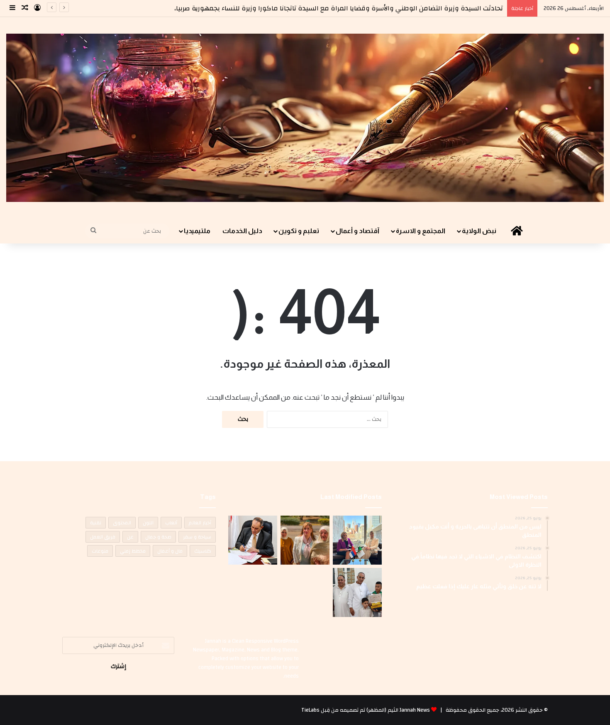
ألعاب (171, 522)
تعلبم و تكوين (298, 230)
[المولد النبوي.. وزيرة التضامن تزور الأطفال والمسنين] (305, 540)
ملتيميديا (197, 230)
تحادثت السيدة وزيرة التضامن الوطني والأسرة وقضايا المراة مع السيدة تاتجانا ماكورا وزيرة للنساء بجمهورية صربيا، (338, 8)
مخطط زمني (133, 550)
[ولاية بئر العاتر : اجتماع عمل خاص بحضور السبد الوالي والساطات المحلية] (252, 540)
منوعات (100, 550)
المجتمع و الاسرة (420, 230)
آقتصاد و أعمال (357, 230)
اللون (148, 522)
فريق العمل (102, 536)
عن (130, 536)
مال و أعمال (170, 550)
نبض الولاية (479, 230)
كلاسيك (202, 550)
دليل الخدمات (242, 230)
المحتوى (122, 522)
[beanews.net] (305, 118)
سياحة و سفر (197, 536)
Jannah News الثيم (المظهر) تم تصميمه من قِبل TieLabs (365, 710)
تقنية (95, 522)
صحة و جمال (158, 536)
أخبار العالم (200, 522)
